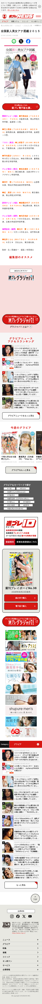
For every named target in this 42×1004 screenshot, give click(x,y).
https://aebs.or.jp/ (19, 933)
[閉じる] (39, 6)
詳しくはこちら (13, 10)
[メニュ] (38, 16)
